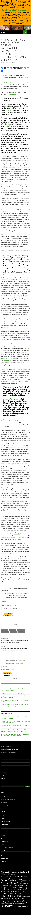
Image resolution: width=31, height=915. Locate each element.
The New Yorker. (16, 539)
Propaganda (14, 631)
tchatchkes (17, 534)
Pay (13, 902)
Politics (3, 903)
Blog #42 (3, 32)
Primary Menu (29, 32)
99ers (19, 876)
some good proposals (23, 215)
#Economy (6, 872)
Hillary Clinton (11, 896)
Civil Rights (6, 885)
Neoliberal (4, 900)
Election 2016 (7, 891)
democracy (8, 110)
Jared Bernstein (8, 360)
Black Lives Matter (5, 758)
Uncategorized (4, 858)
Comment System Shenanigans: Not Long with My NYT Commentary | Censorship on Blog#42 (14, 730)
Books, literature (5, 766)
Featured (3, 832)
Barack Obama (5, 878)
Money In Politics (14, 898)
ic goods (11, 126)
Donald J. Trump (19, 888)
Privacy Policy (4, 805)
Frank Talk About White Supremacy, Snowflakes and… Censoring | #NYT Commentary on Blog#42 (14, 648)
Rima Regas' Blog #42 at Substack (15, 10)
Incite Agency (10, 399)
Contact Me (4, 802)
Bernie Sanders (11, 880)
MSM (21, 898)
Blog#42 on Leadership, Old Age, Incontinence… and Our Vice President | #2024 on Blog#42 (15, 705)
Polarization (5, 631)
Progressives (19, 903)
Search (2, 784)
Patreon (18, 597)
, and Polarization (21, 83)
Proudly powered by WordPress (7, 913)
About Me (3, 796)
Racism (7, 905)
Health (2, 775)
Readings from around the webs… (9, 749)
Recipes (3, 852)
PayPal (23, 660)
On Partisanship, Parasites (9, 83)
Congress (14, 885)
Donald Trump (5, 889)
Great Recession (17, 893)
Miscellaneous (4, 841)
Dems (3, 888)
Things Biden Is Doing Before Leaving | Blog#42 (12, 693)
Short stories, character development (10, 855)
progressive (10, 903)
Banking (24, 876)
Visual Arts (4, 772)
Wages (15, 906)
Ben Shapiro (20, 250)
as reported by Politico (22, 381)
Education (3, 769)
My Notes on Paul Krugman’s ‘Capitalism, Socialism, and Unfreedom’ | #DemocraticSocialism (14, 640)
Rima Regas (12, 62)
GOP (9, 893)
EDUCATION (14, 889)
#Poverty (5, 874)
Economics (4, 764)
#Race (13, 874)
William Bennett (20, 371)
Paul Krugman (20, 629)
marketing (12, 629)
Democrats (23, 885)
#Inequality (15, 872)
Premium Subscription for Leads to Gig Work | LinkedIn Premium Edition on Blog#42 (14, 689)
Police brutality (22, 902)
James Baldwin (26, 896)
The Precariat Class (6, 755)
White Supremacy (23, 906)
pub (7, 126)
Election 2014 (24, 889)
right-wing (21, 631)
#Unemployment (9, 876)
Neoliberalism (13, 900)
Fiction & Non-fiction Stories (8, 752)
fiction (3, 893)
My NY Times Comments (6, 746)
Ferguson (21, 891)
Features (3, 835)
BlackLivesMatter (10, 883)
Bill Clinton (26, 880)
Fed (16, 891)
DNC (9, 888)
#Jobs (24, 872)
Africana (3, 761)
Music (2, 844)
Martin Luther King (5, 898)
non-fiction (21, 900)
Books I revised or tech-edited (8, 799)
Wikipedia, (13, 94)
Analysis (3, 36)
